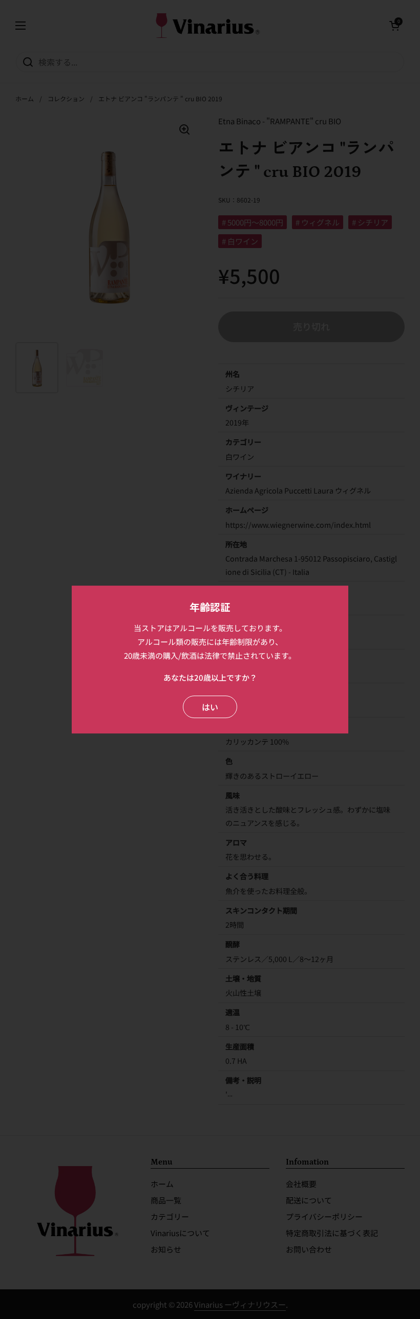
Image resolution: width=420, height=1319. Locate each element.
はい (210, 707)
